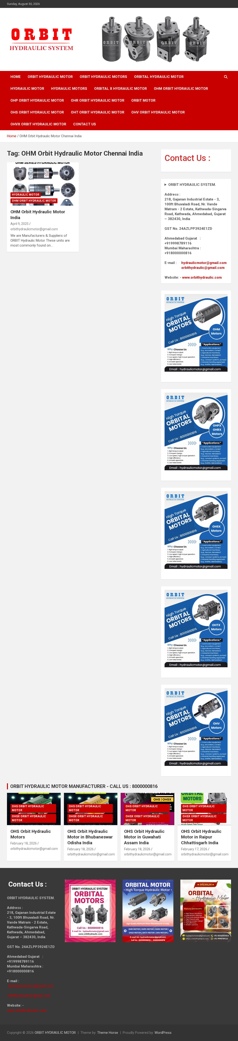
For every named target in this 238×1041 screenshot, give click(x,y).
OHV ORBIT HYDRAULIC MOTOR (158, 112)
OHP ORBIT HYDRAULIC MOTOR (37, 100)
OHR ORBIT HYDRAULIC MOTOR (97, 100)
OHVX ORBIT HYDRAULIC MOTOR (38, 124)
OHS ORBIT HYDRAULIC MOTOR (37, 112)
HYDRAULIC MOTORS (69, 89)
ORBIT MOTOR (143, 100)
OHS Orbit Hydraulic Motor (28, 808)
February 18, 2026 (23, 843)
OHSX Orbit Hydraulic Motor (29, 818)
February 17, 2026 (194, 849)
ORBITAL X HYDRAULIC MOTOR (120, 89)
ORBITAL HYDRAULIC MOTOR (159, 77)
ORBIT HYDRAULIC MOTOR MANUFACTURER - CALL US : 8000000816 (84, 786)
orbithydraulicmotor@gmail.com (34, 229)
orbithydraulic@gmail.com (203, 268)
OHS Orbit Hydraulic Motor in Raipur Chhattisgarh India (201, 837)
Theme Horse (107, 1033)
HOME (15, 77)
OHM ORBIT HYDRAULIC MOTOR (181, 89)
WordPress (163, 1033)
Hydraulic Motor (25, 194)
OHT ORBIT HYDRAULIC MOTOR (97, 112)
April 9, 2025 (19, 224)
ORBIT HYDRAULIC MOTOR (50, 77)
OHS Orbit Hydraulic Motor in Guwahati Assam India (144, 837)
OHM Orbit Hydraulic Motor (34, 200)
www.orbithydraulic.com (202, 277)
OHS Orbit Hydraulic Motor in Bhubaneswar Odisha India (90, 837)
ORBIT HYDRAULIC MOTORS (103, 77)
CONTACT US (84, 124)
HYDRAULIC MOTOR (27, 89)
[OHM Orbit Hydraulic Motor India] (43, 184)
